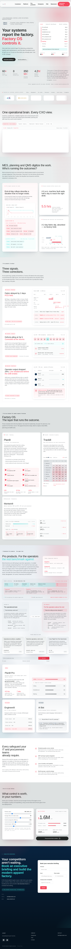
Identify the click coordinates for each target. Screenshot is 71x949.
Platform (25, 4)
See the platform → (22, 59)
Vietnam (25, 912)
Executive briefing (63, 4)
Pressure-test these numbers (51, 838)
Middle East (43, 912)
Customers (18, 4)
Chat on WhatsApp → (59, 918)
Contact (33, 940)
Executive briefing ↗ (9, 59)
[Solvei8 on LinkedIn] (3, 940)
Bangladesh (15, 912)
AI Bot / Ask (49, 123)
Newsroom (54, 4)
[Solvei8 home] (8, 4)
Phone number (57, 873)
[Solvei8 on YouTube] (7, 940)
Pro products (33, 4)
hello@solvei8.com (11, 896)
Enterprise (40, 4)
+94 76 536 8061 (11, 919)
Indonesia (33, 912)
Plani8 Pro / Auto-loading (9, 123)
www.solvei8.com (11, 899)
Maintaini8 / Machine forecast (36, 123)
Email (41, 873)
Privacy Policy (19, 946)
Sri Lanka (6, 912)
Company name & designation (46, 879)
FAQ (47, 4)
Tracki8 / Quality (22, 123)
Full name (42, 866)
